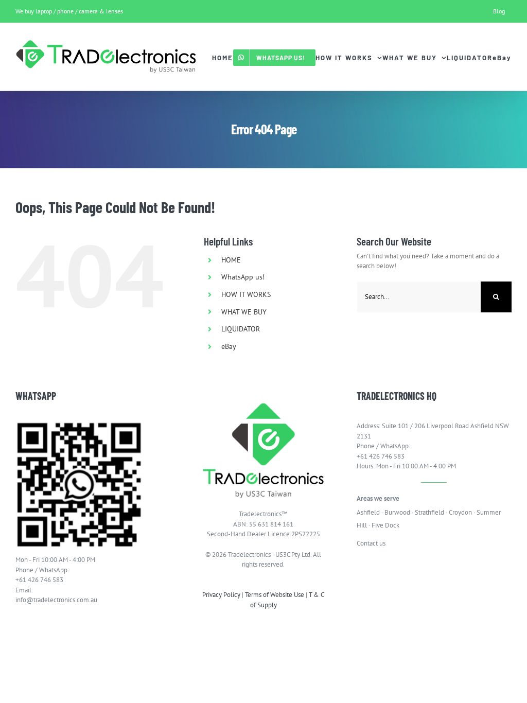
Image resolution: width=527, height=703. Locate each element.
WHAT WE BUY (244, 312)
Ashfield (368, 512)
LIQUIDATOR (240, 328)
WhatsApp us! (243, 277)
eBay (228, 346)
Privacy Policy (221, 594)
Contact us (371, 543)
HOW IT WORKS (246, 294)
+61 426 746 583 (39, 579)
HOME (231, 260)
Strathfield (429, 512)
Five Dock (385, 525)
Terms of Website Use (274, 594)
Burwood (397, 512)
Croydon (460, 512)
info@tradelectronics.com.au (56, 599)
